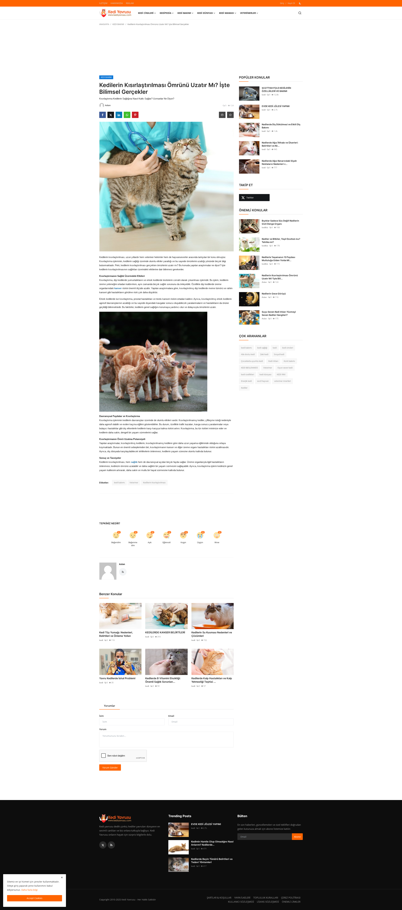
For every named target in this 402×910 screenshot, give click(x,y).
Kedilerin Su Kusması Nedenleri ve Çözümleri (211, 634)
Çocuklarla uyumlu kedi (252, 361)
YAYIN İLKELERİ (242, 897)
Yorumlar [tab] (109, 705)
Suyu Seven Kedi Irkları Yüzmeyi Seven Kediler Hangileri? (279, 313)
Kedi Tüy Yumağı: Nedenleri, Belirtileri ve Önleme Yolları (116, 634)
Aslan (122, 564)
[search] (300, 13)
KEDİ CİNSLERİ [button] (146, 12)
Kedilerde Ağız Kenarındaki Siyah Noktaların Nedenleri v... (279, 162)
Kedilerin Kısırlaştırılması (154, 482)
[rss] (111, 845)
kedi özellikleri (247, 374)
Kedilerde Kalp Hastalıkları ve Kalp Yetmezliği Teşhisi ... (211, 680)
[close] (61, 877)
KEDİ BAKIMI (118, 24)
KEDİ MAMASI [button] (226, 12)
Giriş (282, 3)
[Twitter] (102, 845)
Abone (297, 836)
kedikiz (265, 227)
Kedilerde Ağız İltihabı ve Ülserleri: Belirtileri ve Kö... (280, 144)
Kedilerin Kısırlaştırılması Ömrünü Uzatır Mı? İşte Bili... (280, 277)
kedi (101, 640)
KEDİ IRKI (281, 374)
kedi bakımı (119, 482)
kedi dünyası (265, 374)
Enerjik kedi (246, 381)
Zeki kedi (264, 354)
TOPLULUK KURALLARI (265, 897)
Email (171, 715)
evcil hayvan (263, 381)
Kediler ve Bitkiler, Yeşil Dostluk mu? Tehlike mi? (281, 240)
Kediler (244, 387)
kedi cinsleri (287, 347)
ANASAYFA (104, 24)
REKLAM (130, 3)
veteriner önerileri (282, 381)
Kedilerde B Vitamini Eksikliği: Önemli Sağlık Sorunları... (163, 680)
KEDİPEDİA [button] (165, 12)
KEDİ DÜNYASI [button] (205, 12)
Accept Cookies (34, 898)
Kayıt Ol (291, 3)
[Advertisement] (201, 52)
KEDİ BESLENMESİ (249, 367)
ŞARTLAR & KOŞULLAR (219, 897)
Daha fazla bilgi (29, 889)
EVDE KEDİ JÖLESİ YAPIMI (276, 106)
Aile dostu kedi (248, 354)
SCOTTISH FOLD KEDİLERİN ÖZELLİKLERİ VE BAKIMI (276, 89)
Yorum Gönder (110, 767)
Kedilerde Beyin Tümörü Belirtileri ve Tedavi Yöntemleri (212, 861)
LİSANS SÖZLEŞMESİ (268, 901)
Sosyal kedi (279, 354)
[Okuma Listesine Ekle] (230, 115)
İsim (101, 715)
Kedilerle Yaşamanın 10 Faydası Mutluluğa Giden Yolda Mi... (278, 259)
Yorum (102, 729)
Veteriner (134, 482)
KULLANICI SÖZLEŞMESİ (241, 901)
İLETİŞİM (103, 3)
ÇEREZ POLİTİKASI (290, 897)
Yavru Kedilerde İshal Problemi (117, 678)
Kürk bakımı (289, 361)
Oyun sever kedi (285, 367)
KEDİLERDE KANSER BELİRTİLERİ (165, 632)
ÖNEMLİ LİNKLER (291, 901)
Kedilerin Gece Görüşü (274, 293)
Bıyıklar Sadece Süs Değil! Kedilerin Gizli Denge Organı (280, 222)
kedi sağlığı (262, 347)
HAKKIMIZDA (117, 3)
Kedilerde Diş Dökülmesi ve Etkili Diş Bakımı (281, 126)
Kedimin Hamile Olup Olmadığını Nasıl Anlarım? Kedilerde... (212, 843)
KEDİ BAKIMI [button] (184, 12)
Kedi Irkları (273, 361)
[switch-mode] (300, 3)
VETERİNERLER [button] (248, 12)
